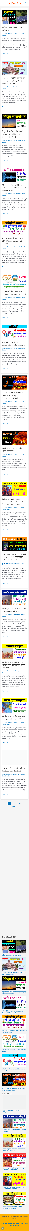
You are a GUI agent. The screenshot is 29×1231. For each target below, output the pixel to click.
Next (14, 806)
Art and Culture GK (18, 507)
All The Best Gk (11, 2)
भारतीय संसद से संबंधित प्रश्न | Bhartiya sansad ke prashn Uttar (12, 1207)
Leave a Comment (7, 33)
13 (20, 803)
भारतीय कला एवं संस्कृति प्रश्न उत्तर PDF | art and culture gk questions (14, 1169)
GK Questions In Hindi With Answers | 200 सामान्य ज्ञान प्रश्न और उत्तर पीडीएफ (14, 557)
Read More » (5, 53)
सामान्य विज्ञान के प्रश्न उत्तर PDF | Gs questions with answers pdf (12, 241)
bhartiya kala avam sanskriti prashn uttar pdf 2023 (14, 1130)
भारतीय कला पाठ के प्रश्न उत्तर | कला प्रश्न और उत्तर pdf (14, 1111)
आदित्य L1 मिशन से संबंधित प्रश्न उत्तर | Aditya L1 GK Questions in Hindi (13, 395)
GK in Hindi (16, 140)
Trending (16, 33)
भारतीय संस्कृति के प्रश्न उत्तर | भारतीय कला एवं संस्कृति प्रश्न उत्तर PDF (13, 665)
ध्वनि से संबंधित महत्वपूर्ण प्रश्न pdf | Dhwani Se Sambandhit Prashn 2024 (14, 187)
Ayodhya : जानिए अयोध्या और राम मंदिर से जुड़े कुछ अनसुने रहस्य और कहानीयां (13, 81)
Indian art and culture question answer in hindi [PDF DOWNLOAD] (12, 502)
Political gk (16, 563)
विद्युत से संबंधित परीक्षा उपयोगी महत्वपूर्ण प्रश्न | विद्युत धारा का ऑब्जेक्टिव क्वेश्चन (13, 134)
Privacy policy (19, 1223)
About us (11, 1223)
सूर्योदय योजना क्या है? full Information (11, 955)
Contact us (4, 1223)
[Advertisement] (14, 873)
